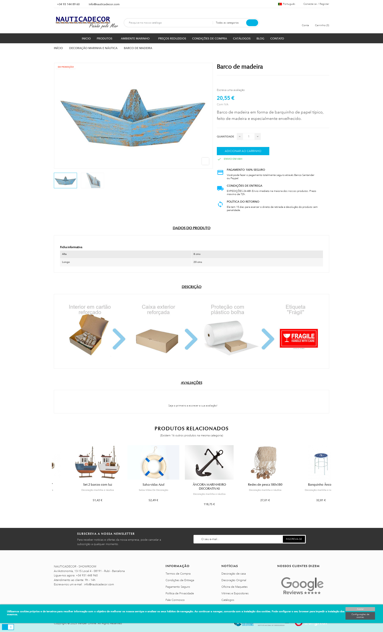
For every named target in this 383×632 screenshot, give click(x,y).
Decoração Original (233, 580)
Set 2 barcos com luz (79, 485)
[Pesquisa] (252, 22)
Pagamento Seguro (178, 587)
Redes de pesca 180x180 (247, 485)
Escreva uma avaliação (231, 90)
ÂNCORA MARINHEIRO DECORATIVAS (191, 487)
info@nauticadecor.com (104, 4)
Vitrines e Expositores (235, 593)
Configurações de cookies (360, 616)
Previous (51, 478)
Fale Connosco (175, 600)
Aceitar (360, 609)
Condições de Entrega (180, 580)
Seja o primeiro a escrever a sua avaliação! (192, 405)
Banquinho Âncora (303, 485)
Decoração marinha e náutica (80, 490)
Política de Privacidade (180, 593)
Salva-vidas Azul (136, 485)
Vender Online (87, 623)
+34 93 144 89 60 (68, 4)
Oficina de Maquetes (234, 587)
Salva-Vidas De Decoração (135, 490)
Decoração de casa (233, 573)
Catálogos (227, 600)
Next (331, 478)
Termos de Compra (178, 573)
